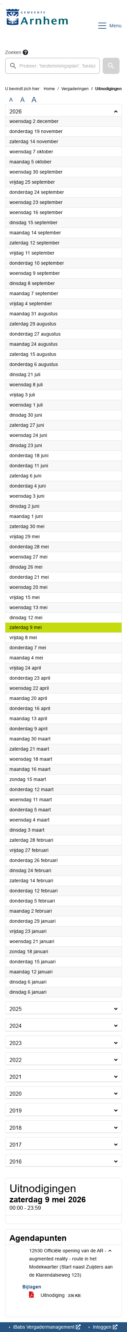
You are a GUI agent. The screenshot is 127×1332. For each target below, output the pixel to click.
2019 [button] (15, 1111)
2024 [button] (15, 1026)
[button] (111, 66)
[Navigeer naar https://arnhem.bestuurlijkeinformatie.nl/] (38, 25)
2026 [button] (15, 111)
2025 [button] (15, 1009)
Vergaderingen (75, 88)
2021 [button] (15, 1077)
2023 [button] (15, 1043)
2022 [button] (15, 1060)
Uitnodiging (60, 1295)
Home (49, 88)
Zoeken (13, 52)
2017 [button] (15, 1145)
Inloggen (102, 1327)
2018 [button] (15, 1128)
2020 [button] (15, 1094)
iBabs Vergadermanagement (44, 1327)
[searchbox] (52, 66)
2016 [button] (15, 1162)
